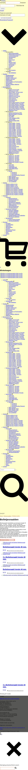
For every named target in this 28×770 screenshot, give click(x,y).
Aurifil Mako (9, 394)
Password (22, 2)
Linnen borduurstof (13, 56)
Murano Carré (12, 62)
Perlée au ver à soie (14, 93)
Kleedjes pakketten (13, 211)
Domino (11, 58)
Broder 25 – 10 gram (14, 158)
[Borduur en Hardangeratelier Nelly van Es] (11, 275)
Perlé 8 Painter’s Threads (15, 149)
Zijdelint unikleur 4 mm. (12, 184)
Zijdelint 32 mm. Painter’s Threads (14, 194)
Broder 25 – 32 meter (14, 159)
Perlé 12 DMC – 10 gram (15, 129)
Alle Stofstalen (12, 72)
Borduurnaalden (7, 516)
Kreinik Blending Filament (18, 175)
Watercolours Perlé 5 (14, 151)
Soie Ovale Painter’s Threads (16, 106)
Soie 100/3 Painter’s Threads (16, 103)
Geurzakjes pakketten (14, 214)
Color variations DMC (14, 118)
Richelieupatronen (13, 207)
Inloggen (3, 0)
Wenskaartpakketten (14, 220)
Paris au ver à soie (13, 97)
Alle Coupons (12, 70)
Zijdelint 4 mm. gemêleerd (12, 188)
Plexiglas (8, 223)
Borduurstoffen (9, 281)
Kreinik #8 (14, 173)
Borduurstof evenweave (15, 54)
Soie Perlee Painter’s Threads (16, 107)
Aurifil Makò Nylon (13, 168)
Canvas (11, 66)
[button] (15, 550)
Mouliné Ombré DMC (14, 120)
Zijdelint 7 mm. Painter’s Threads (14, 192)
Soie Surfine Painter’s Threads (16, 105)
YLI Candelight (12, 181)
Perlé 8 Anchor (12, 147)
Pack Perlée (12, 101)
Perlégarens (9, 352)
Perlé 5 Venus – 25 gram (15, 132)
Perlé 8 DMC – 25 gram (15, 128)
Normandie (11, 65)
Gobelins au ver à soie (14, 96)
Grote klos (11, 164)
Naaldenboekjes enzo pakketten (17, 215)
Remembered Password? (6, 20)
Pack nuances (12, 98)
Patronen (5, 195)
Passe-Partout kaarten (14, 219)
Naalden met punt (10, 79)
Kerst (7, 232)
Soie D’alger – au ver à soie (16, 92)
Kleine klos (11, 166)
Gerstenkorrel (12, 57)
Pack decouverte (13, 100)
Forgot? (2, 10)
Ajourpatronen (12, 201)
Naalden (5, 74)
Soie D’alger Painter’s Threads (16, 102)
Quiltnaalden (9, 80)
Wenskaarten (9, 218)
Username (2, 2)
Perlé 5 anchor (12, 145)
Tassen (7, 233)
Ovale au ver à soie (13, 94)
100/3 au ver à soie (13, 91)
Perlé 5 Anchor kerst (14, 146)
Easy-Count (12, 59)
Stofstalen (8, 301)
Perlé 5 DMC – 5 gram (14, 123)
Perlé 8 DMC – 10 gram (15, 127)
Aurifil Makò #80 (13, 167)
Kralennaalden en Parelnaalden (14, 81)
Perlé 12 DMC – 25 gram (15, 131)
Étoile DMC (12, 115)
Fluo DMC (11, 116)
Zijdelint (5, 182)
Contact (5, 235)
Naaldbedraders (10, 75)
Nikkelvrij (8, 85)
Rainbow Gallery (13, 180)
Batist (10, 61)
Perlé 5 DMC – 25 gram (15, 125)
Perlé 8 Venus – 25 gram (15, 135)
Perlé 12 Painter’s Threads (15, 150)
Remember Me (20, 5)
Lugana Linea (12, 63)
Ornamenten (9, 231)
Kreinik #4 (14, 172)
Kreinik (10, 171)
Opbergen (8, 226)
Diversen (5, 222)
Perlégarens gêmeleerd (12, 368)
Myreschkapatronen (14, 206)
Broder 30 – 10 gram (14, 160)
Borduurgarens (6, 87)
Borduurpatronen (13, 198)
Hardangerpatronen (14, 199)
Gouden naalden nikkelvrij (12, 84)
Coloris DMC (12, 119)
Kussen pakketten (13, 213)
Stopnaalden (9, 83)
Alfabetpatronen (13, 205)
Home (1, 516)
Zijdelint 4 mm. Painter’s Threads (14, 190)
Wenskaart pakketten (14, 216)
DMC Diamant (12, 176)
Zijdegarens (9, 318)
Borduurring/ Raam (10, 230)
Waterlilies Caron (13, 110)
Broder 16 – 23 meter (14, 155)
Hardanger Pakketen (11, 209)
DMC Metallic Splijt (13, 179)
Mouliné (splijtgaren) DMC (15, 113)
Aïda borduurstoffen (14, 53)
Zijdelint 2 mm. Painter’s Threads (14, 189)
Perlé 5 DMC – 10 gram (15, 124)
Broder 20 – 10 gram (14, 157)
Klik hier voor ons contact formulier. (9, 698)
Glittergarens (9, 400)
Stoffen (4, 50)
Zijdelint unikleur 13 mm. (12, 186)
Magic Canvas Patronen (15, 203)
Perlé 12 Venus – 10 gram (15, 136)
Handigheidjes (9, 224)
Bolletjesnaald (9, 76)
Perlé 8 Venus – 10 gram (15, 133)
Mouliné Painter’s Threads (15, 114)
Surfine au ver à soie (14, 89)
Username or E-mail (5, 15)
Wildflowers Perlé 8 (14, 153)
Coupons (8, 298)
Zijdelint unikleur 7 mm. (12, 185)
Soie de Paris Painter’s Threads (17, 109)
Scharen (8, 228)
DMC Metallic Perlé (14, 177)
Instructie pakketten (13, 210)
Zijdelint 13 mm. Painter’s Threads (14, 193)
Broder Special (9, 385)
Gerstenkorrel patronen (14, 202)
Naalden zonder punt (11, 78)
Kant (10, 67)
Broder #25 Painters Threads (16, 162)
